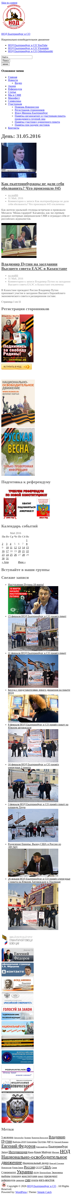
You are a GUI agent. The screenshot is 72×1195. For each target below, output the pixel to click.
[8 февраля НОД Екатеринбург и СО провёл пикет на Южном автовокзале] (33, 761)
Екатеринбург (58, 1146)
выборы (5, 1176)
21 (23, 551)
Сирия (54, 1167)
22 (27, 551)
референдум (8, 1180)
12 (15, 547)
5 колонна (7, 1137)
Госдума (42, 1142)
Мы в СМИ (14, 95)
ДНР (49, 1142)
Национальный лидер (36, 1163)
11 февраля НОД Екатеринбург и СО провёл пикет (37, 653)
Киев (30, 1152)
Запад (4, 1152)
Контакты (13, 127)
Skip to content (9, 2)
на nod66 (13, 195)
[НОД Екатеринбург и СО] (3, 1186)
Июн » (22, 562)
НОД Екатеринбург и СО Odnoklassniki (30, 51)
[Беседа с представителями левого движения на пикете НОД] (33, 721)
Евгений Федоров (18, 1146)
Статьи (12, 92)
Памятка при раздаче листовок (32, 124)
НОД (65, 1151)
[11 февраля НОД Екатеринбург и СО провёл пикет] (33, 687)
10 (7, 547)
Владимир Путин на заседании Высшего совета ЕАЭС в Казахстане (34, 266)
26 (15, 554)
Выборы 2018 (19, 1142)
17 (7, 551)
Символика (14, 101)
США (47, 1167)
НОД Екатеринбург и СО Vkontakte (28, 48)
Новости (13, 80)
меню (5, 64)
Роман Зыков (17, 1167)
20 (19, 551)
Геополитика (31, 1142)
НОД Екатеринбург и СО (15, 34)
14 (23, 547)
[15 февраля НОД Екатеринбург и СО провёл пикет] (33, 650)
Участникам (15, 104)
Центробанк (45, 1172)
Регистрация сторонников (30, 110)
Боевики (27, 1138)
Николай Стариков (56, 1163)
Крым (37, 1152)
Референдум (15, 89)
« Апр (5, 562)
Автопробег (19, 1138)
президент (50, 1176)
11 (11, 547)
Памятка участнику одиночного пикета (37, 121)
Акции (12, 86)
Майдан (46, 1152)
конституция (29, 1176)
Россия (29, 1167)
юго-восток (46, 1180)
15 (27, 547)
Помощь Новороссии (27, 107)
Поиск (6, 60)
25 (11, 554)
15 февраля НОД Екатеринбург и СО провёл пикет (37, 616)
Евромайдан (42, 1147)
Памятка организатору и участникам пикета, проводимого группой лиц (40, 117)
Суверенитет (8, 1172)
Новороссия (6, 1167)
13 (19, 547)
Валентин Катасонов (40, 1138)
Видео (18, 83)
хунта (34, 1180)
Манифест (14, 98)
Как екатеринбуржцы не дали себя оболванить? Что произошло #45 (32, 186)
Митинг (55, 1152)
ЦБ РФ (36, 1173)
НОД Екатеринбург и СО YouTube (27, 45)
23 (3, 554)
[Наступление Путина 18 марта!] (33, 613)
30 (3, 558)
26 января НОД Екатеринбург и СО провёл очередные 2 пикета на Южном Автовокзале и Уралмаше (39, 880)
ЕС (52, 1142)
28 (23, 554)
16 (3, 551)
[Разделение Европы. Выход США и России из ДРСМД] (33, 875)
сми (27, 1180)
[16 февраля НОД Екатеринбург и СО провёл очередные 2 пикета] (33, 801)
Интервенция (18, 1152)
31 (7, 558)
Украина (25, 1171)
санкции (20, 1180)
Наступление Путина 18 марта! (26, 584)
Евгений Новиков (61, 1142)
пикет (41, 1176)
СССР (38, 1167)
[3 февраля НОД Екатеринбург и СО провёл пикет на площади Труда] (33, 841)
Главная (12, 77)
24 (7, 554)
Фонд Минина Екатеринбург (31, 113)
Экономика (57, 1172)
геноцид (16, 1176)
